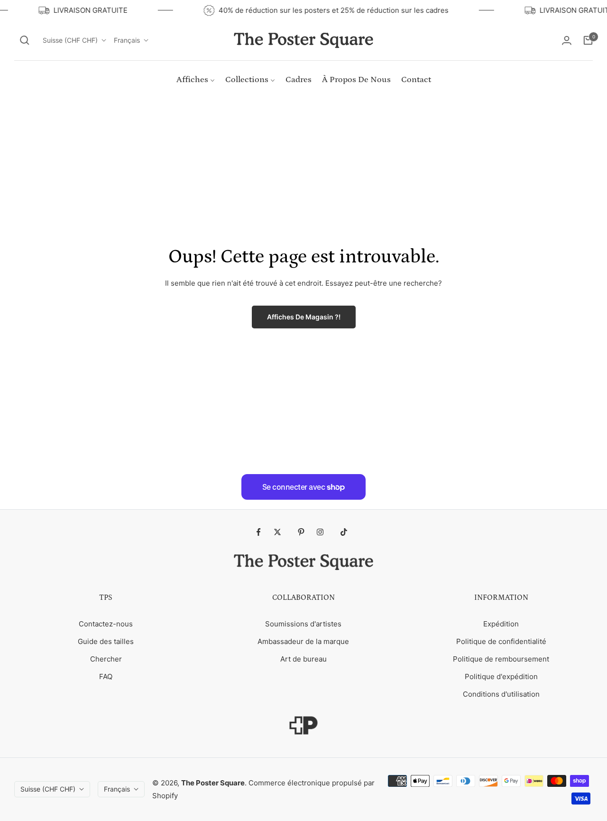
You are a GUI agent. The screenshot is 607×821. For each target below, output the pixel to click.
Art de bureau (303, 658)
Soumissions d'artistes (303, 623)
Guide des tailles (106, 641)
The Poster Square (213, 782)
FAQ (105, 676)
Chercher (106, 658)
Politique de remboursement (501, 658)
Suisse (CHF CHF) (70, 40)
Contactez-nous (106, 623)
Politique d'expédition (501, 676)
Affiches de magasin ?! (303, 317)
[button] (24, 40)
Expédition (501, 623)
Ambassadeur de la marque (303, 641)
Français (127, 40)
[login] (567, 40)
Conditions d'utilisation (501, 694)
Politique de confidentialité (501, 641)
